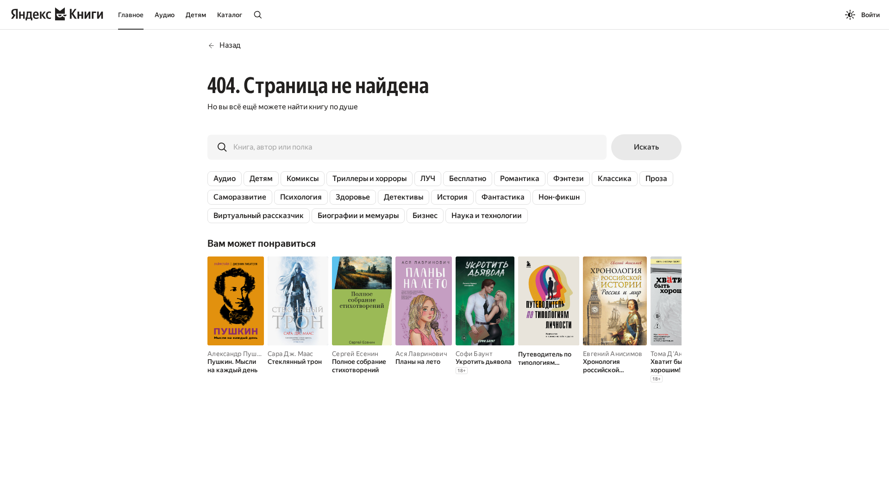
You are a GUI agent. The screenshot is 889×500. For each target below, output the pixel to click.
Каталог (229, 15)
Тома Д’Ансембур (678, 353)
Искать (646, 147)
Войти (870, 15)
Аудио (165, 15)
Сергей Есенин (355, 353)
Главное (131, 15)
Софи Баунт (474, 353)
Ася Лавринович (421, 353)
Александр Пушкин (237, 353)
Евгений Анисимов (612, 353)
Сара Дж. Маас (290, 353)
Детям (196, 15)
